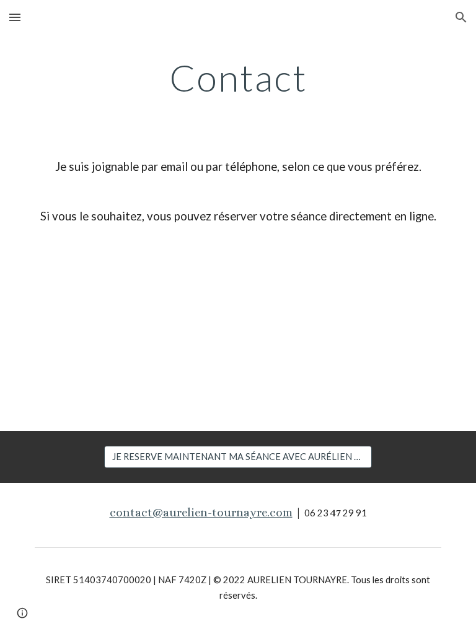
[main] (237, 77)
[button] (15, 17)
